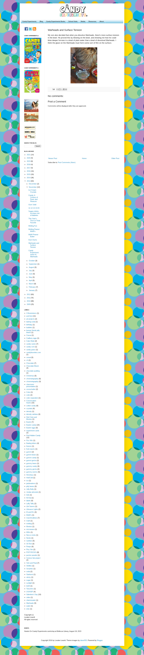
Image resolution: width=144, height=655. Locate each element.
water (28, 606)
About (102, 21)
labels (28, 501)
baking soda (30, 322)
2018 (29, 164)
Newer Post (52, 158)
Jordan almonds (32, 492)
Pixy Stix (29, 549)
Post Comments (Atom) (66, 162)
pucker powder (31, 555)
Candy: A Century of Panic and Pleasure (33, 198)
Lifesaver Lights (32, 509)
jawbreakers (30, 483)
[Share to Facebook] (64, 89)
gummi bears (31, 455)
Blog (41, 21)
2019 (29, 161)
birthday (29, 325)
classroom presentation (30, 385)
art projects (30, 319)
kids (27, 495)
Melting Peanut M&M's (33, 230)
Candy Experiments (29, 21)
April (31, 280)
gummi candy (31, 458)
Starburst (29, 574)
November (33, 187)
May (31, 277)
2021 (29, 155)
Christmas (30, 376)
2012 (29, 294)
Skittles (29, 566)
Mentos (29, 526)
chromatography (32, 379)
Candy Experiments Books (55, 21)
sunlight (29, 583)
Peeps (28, 546)
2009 (29, 304)
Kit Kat (28, 498)
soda (28, 571)
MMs (28, 532)
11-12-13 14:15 (33, 208)
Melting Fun (32, 226)
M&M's (29, 515)
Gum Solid (32, 205)
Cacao (28, 335)
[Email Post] (53, 89)
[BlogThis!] (59, 89)
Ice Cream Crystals (32, 191)
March (31, 284)
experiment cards (32, 431)
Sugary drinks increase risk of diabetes (34, 213)
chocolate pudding (33, 371)
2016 (29, 171)
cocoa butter (30, 389)
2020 (29, 158)
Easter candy (31, 425)
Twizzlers (29, 589)
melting (29, 523)
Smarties (29, 569)
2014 (29, 178)
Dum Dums (32, 240)
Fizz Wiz (29, 440)
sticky (28, 577)
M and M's (30, 512)
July (30, 270)
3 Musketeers (31, 313)
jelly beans (30, 486)
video (28, 597)
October (32, 261)
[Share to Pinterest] (66, 89)
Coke (28, 392)
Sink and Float (31, 563)
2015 (29, 174)
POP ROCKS (31, 552)
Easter (28, 422)
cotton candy (31, 406)
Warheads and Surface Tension (33, 245)
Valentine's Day (32, 594)
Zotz (28, 609)
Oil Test (29, 544)
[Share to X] (62, 89)
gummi (28, 452)
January (32, 290)
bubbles (29, 327)
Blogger (99, 640)
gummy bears (31, 463)
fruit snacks (30, 449)
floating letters (31, 443)
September (33, 264)
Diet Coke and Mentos (31, 418)
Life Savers (30, 506)
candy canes (31, 344)
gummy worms (31, 472)
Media (83, 21)
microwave (30, 529)
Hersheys (30, 475)
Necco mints (31, 535)
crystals (29, 408)
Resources (92, 21)
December (33, 184)
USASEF (29, 592)
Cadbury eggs (31, 338)
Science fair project (33, 558)
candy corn (30, 347)
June (31, 274)
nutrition (29, 541)
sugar (28, 580)
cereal (28, 357)
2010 (29, 301)
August (31, 267)
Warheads (30, 603)
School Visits (72, 21)
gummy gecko (31, 469)
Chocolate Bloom (32, 366)
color (28, 395)
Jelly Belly (30, 489)
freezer (29, 446)
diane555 (83, 640)
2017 (29, 168)
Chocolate (30, 363)
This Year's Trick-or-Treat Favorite (34, 221)
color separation (32, 398)
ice (27, 481)
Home (84, 158)
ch (27, 360)
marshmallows (31, 518)
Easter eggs (30, 428)
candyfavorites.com (33, 352)
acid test (29, 316)
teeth (28, 586)
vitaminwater (31, 600)
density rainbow (32, 414)
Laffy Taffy (30, 503)
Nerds (28, 538)
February (32, 287)
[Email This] (57, 89)
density (29, 411)
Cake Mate (30, 341)
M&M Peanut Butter (33, 235)
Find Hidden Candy (33, 435)
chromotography (32, 381)
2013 (29, 181)
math (28, 521)
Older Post (115, 158)
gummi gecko (31, 460)
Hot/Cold (29, 478)
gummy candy (31, 466)
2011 (29, 298)
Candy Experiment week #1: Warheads (33, 254)
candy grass (30, 350)
